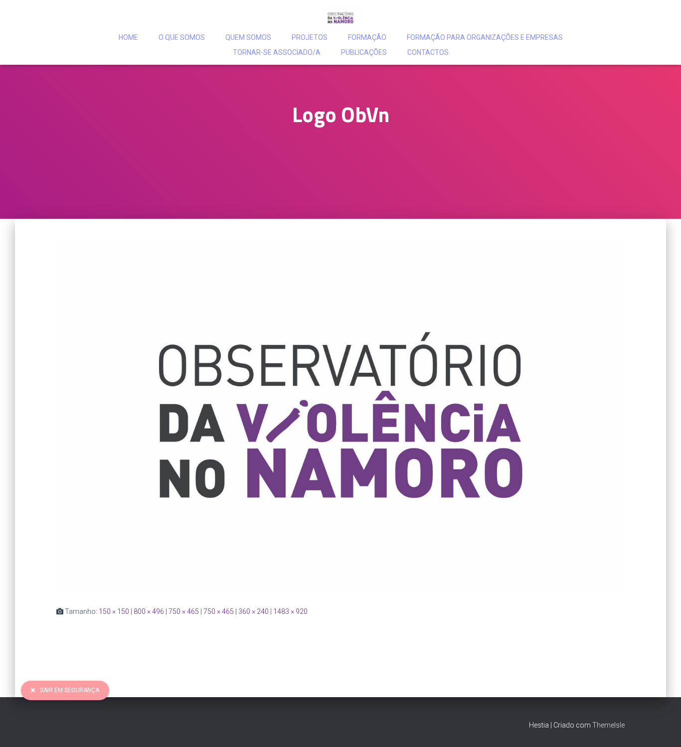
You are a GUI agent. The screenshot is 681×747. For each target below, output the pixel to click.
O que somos (182, 37)
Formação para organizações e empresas (485, 37)
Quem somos (248, 37)
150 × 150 (114, 611)
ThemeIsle (608, 725)
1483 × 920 (290, 611)
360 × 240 (253, 611)
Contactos (428, 52)
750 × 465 (184, 611)
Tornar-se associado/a (277, 52)
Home (128, 37)
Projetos (310, 37)
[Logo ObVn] (340, 414)
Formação (367, 37)
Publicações (364, 52)
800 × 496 (149, 611)
